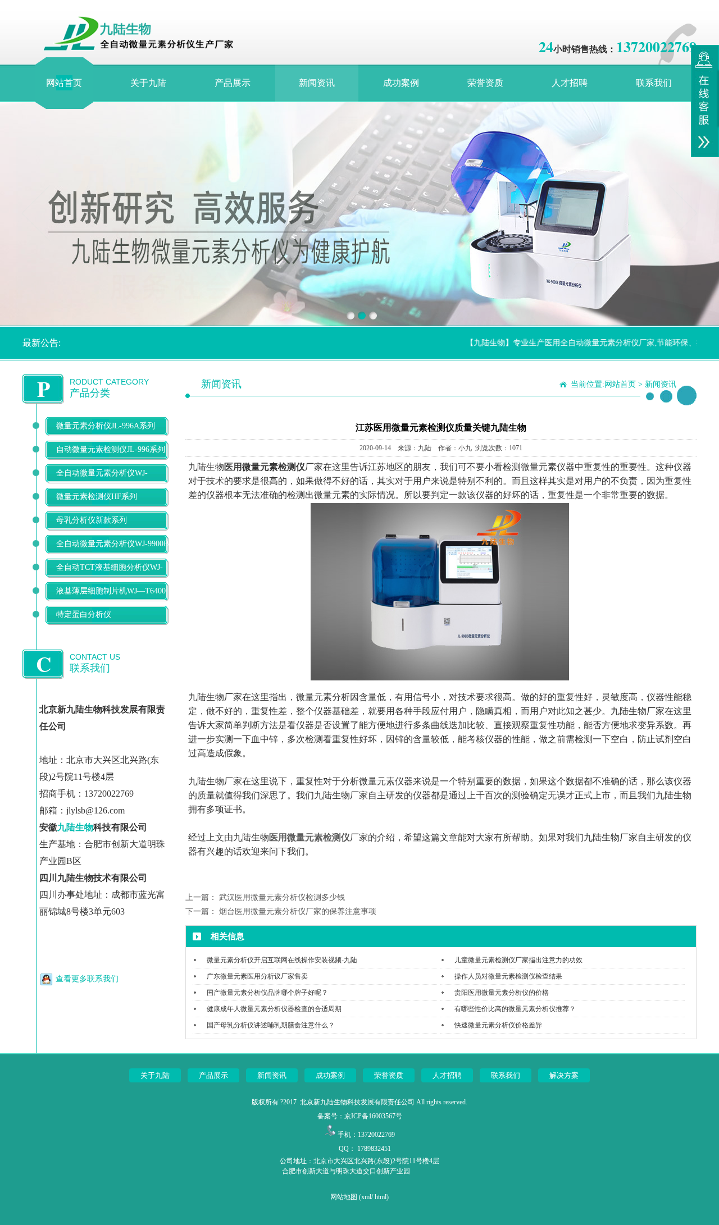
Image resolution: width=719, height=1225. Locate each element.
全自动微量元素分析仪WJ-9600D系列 (102, 482)
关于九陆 (148, 83)
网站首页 (64, 83)
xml (366, 1197)
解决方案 (564, 1075)
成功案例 (401, 83)
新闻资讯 (317, 83)
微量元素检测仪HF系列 (96, 496)
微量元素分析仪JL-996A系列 (105, 426)
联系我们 (654, 83)
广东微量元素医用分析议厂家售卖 (257, 976)
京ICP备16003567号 (373, 1116)
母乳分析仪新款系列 (91, 520)
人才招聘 (570, 83)
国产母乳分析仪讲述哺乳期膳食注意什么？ (271, 1025)
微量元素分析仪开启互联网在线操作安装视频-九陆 (282, 960)
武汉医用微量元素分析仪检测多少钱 (282, 897)
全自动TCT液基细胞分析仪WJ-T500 (109, 576)
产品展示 (233, 83)
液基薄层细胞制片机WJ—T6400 (111, 591)
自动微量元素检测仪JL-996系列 (110, 449)
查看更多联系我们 (87, 979)
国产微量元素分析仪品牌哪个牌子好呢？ (267, 993)
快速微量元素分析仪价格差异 (498, 1025)
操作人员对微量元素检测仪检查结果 (508, 976)
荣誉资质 (485, 83)
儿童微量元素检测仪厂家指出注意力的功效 (518, 960)
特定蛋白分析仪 (83, 614)
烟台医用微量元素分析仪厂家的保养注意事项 (297, 911)
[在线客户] (705, 101)
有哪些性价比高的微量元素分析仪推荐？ (515, 1009)
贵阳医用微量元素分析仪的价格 (501, 993)
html (380, 1197)
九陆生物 (75, 827)
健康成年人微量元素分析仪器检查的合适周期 (274, 1009)
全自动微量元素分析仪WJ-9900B (112, 544)
